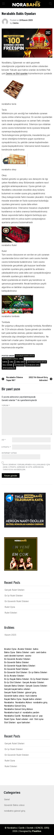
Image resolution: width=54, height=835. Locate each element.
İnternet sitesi (9, 453)
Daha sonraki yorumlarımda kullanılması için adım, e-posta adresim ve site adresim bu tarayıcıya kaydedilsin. (26, 467)
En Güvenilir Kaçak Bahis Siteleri (19, 665)
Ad (4, 440)
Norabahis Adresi (23, 702)
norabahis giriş (33, 365)
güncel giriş (30, 692)
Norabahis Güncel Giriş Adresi (18, 709)
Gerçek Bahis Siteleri (14, 685)
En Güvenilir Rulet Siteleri (17, 601)
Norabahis (19, 365)
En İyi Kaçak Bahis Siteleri (16, 679)
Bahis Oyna (9, 652)
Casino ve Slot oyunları (17, 73)
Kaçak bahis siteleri (32, 699)
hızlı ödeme (7, 365)
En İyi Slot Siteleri (12, 682)
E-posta (6, 447)
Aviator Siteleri (25, 649)
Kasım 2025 (10, 635)
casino (28, 655)
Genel (7, 799)
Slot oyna (38, 719)
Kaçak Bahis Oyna (12, 699)
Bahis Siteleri (22, 652)
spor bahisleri (8, 368)
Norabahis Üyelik (12, 716)
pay (41, 716)
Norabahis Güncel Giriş (15, 705)
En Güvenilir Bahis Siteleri (16, 662)
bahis (4, 362)
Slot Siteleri (10, 722)
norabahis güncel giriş (12, 359)
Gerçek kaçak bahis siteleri (17, 689)
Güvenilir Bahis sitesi (25, 356)
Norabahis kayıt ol (12, 712)
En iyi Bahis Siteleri (38, 672)
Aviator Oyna (10, 649)
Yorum (6, 405)
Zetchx (15, 23)
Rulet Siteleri (11, 612)
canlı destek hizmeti (14, 655)
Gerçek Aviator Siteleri (33, 682)
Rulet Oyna (10, 607)
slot (31, 719)
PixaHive (36, 831)
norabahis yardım (31, 712)
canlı (11, 362)
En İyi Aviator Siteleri (14, 675)
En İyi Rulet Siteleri (14, 595)
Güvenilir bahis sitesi (37, 362)
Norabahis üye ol (30, 716)
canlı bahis (21, 362)
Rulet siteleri (22, 719)
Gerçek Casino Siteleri (36, 685)
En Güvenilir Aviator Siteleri (17, 659)
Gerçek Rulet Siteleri (14, 590)
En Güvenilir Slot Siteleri (15, 672)
